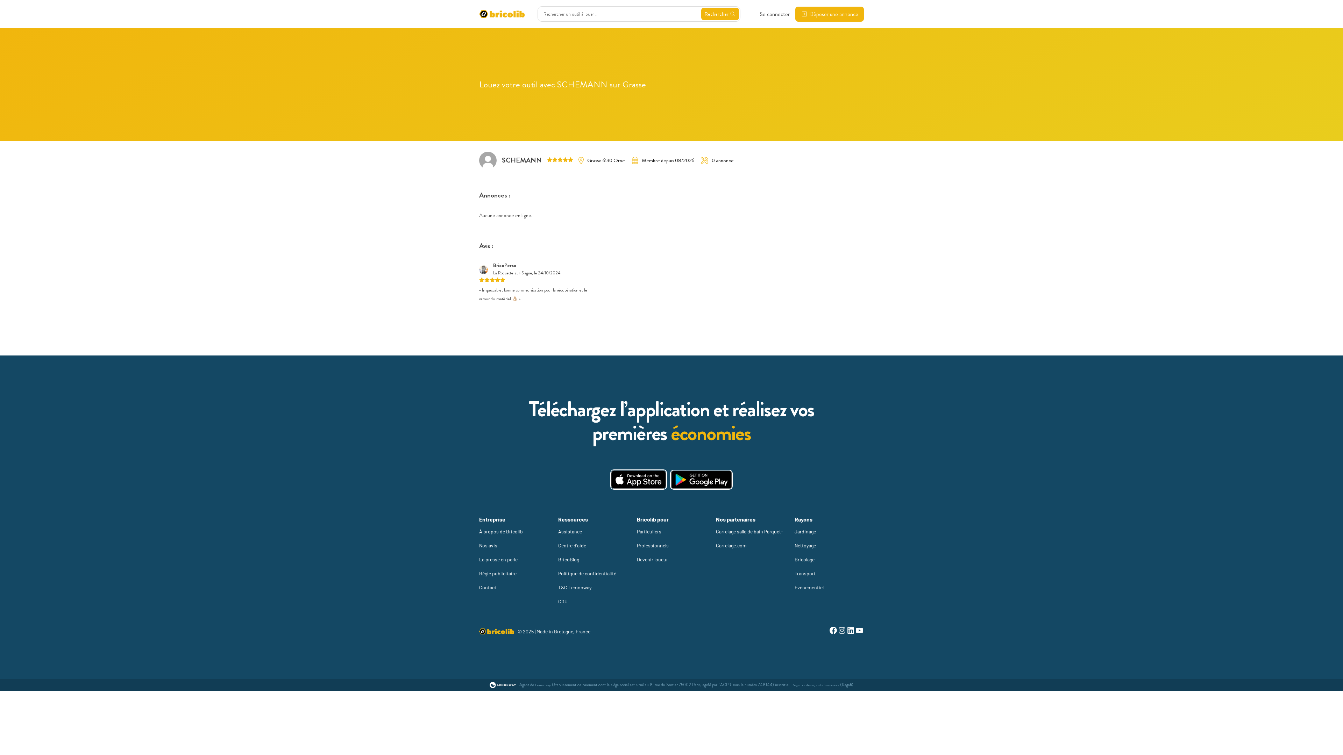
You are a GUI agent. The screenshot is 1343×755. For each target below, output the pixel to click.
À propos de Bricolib (501, 531)
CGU (563, 601)
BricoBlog (568, 559)
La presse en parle (498, 559)
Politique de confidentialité (587, 573)
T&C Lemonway (574, 587)
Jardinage (805, 531)
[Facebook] (833, 631)
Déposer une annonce (833, 14)
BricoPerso (505, 265)
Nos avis (488, 545)
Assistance (570, 531)
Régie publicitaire (498, 573)
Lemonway (543, 685)
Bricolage (805, 559)
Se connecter (775, 14)
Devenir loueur (652, 559)
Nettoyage (805, 545)
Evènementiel (809, 587)
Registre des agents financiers (815, 685)
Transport (805, 573)
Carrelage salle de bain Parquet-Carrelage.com (749, 538)
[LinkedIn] (850, 631)
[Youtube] (859, 631)
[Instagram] (842, 631)
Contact (487, 587)
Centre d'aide (572, 545)
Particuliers (649, 531)
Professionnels (653, 545)
